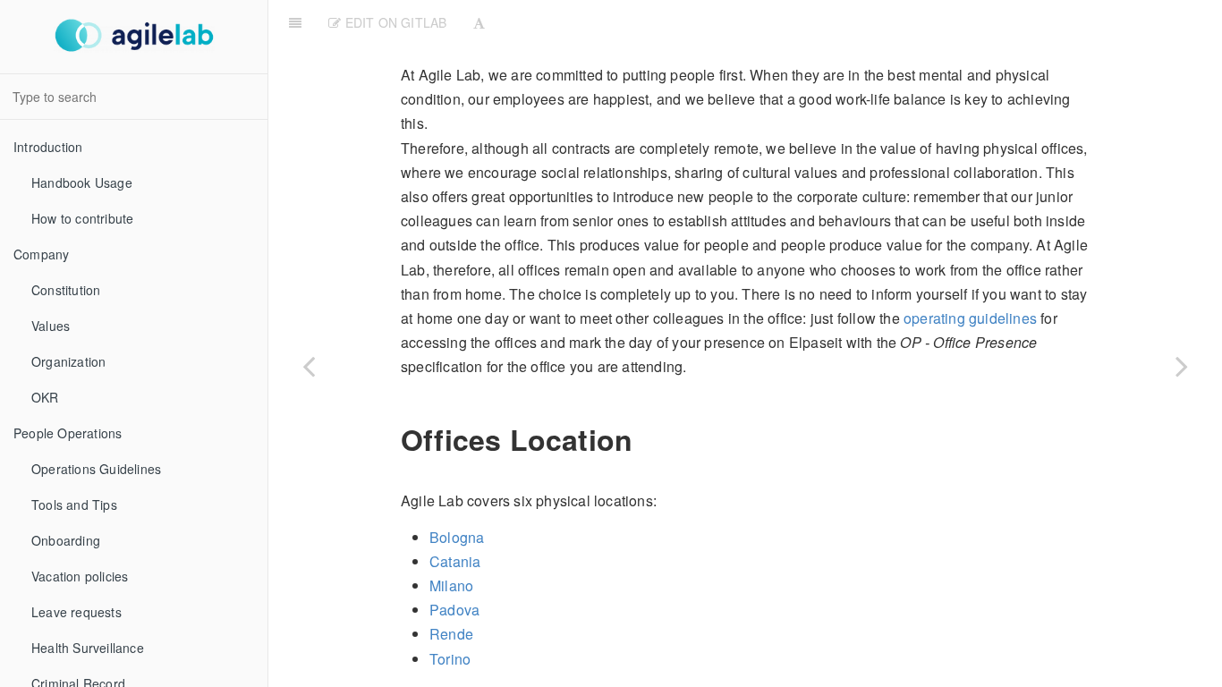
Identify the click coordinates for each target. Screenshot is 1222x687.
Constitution (65, 290)
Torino (450, 659)
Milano (451, 585)
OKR (45, 397)
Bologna (456, 537)
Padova (454, 609)
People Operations (67, 433)
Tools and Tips (74, 504)
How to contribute (82, 218)
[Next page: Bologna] (1181, 366)
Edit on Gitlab (393, 22)
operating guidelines (970, 318)
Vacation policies (79, 576)
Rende (451, 633)
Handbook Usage (81, 182)
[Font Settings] (479, 22)
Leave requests (76, 612)
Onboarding (65, 540)
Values (50, 326)
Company (41, 254)
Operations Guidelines (96, 469)
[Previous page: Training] (308, 366)
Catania (454, 561)
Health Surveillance (87, 648)
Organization (68, 361)
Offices (857, 22)
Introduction (47, 147)
